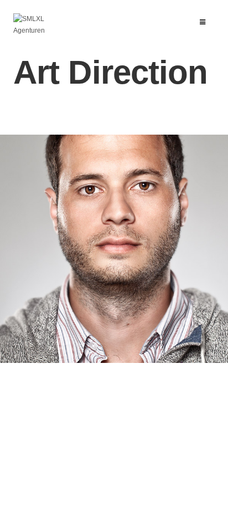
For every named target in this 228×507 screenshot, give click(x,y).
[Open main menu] (202, 22)
